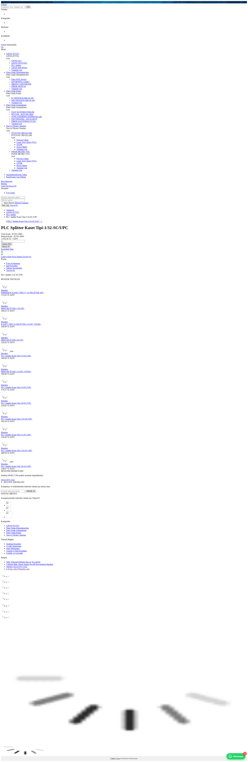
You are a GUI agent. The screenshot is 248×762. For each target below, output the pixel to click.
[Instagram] (8, 510)
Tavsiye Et (26, 257)
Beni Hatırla (9, 203)
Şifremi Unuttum (21, 203)
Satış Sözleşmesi (13, 548)
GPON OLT (16, 61)
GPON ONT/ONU (19, 63)
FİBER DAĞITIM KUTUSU (23, 121)
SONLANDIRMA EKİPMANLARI (26, 117)
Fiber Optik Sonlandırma (16, 105)
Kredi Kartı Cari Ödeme (16, 177)
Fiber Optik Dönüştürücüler (17, 72)
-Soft (112, 758)
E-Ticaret (117, 758)
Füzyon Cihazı (23, 140)
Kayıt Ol (12, 186)
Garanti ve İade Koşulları (16, 551)
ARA (28, 7)
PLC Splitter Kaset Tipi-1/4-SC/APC (16, 356)
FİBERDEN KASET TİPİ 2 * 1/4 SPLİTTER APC (22, 293)
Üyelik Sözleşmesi (13, 546)
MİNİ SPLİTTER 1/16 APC (12, 308)
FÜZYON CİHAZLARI (21, 133)
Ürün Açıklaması (13, 263)
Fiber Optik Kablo (13, 91)
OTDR (19, 145)
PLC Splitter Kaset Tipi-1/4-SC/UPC (16, 387)
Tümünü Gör (16, 70)
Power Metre (22, 147)
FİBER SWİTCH (18, 86)
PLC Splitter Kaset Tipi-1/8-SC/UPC (16, 403)
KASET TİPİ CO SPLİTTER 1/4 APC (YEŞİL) (21, 324)
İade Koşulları (12, 266)
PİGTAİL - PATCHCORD (22, 114)
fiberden (4, 290)
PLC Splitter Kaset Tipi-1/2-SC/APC (16, 435)
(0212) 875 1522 (8, 480)
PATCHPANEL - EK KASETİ (24, 119)
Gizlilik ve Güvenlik (14, 553)
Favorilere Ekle (7, 249)
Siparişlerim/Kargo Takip (16, 175)
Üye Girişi (10, 193)
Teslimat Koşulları (13, 544)
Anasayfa (10, 210)
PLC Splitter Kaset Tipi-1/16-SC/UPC (16, 419)
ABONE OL (30, 491)
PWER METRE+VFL (20, 152)
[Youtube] (8, 505)
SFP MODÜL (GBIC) (20, 82)
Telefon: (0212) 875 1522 (16, 567)
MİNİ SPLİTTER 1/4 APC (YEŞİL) (16, 372)
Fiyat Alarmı (17, 257)
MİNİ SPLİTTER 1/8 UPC (12, 340)
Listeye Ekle (6, 257)
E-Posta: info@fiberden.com (17, 569)
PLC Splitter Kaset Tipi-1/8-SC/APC (16, 466)
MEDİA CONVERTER (21, 84)
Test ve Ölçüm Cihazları (16, 126)
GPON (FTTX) (12, 54)
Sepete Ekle (6, 244)
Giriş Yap (5, 186)
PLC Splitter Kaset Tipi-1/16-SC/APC (16, 450)
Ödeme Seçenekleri (14, 268)
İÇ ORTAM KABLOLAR (22, 98)
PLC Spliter (16, 65)
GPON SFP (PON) (19, 68)
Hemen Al (5, 247)
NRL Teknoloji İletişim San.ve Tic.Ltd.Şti (23, 562)
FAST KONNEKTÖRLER (22, 112)
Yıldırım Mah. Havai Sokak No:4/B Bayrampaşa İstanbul (29, 564)
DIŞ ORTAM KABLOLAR (23, 100)
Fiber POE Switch (18, 79)
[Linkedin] (9, 517)
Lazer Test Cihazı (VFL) (27, 142)
